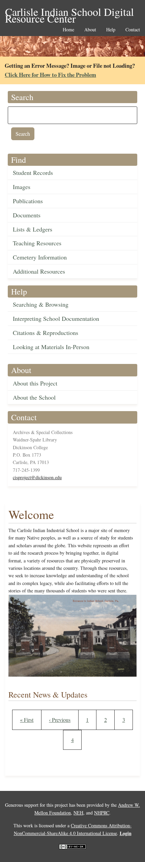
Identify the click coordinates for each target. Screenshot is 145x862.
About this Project (35, 383)
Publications (28, 201)
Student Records (33, 172)
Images (21, 187)
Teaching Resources (37, 243)
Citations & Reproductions (45, 333)
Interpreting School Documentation (56, 318)
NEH (78, 812)
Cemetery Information (40, 257)
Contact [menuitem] (132, 30)
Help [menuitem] (110, 30)
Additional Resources (39, 271)
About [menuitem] (90, 30)
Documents (26, 215)
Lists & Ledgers (32, 229)
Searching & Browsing (40, 304)
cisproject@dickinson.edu (37, 477)
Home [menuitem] (68, 30)
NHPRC (101, 812)
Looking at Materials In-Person (51, 347)
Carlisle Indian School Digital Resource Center (69, 12)
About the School (34, 397)
